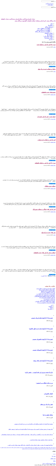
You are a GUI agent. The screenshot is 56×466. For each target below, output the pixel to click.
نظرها (51, 307)
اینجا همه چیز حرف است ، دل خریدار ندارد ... (45, 295)
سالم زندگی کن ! (48, 36)
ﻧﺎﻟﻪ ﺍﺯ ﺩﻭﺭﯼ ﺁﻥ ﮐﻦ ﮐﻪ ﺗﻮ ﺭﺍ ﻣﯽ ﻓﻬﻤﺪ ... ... (45, 293)
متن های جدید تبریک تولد (48, 232)
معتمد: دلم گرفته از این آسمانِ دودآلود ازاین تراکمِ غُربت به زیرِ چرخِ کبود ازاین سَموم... (33, 424)
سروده (33, 447)
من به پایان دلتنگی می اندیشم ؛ (44, 383)
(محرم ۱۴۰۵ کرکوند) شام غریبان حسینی (42, 318)
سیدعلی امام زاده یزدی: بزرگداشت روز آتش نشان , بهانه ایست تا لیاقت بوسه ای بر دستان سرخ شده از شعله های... (27, 434)
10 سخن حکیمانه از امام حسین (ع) (47, 297)
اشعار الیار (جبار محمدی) (34, 448)
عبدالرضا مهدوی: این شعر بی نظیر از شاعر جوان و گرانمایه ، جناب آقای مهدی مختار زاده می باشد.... (30, 445)
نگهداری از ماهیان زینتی (43, 28)
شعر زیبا (49, 448)
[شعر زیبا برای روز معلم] (49, 401)
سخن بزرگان (14, 447)
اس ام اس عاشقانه (38, 447)
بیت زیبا (29, 448)
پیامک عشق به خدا (48, 415)
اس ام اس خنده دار (7, 447)
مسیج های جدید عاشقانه (48, 92)
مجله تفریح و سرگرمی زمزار (48, 463)
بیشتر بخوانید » (52, 66)
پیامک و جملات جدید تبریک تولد (46, 69)
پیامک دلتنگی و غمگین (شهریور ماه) (47, 289)
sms (26, 448)
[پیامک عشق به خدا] (49, 412)
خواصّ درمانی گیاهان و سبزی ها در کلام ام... (45, 301)
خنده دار (45, 448)
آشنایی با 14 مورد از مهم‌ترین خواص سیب (45, 288)
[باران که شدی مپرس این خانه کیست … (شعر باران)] (49, 369)
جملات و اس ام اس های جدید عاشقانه (44, 252)
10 (45, 275)
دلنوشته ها (50, 34)
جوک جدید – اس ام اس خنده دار (46, 116)
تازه (52, 305)
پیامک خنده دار (53, 119)
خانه (51, 23)
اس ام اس (53, 447)
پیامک (54, 71)
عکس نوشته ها (49, 37)
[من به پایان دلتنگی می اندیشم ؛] (49, 380)
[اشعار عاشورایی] (49, 391)
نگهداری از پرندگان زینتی (43, 30)
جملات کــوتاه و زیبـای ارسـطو (48, 291)
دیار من (51, 39)
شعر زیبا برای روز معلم (46, 404)
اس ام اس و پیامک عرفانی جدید (48, 300)
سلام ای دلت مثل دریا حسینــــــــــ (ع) (46, 302)
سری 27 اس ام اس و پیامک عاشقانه (45, 163)
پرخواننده (51, 306)
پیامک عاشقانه (53, 94)
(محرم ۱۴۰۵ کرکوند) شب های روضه (43, 360)
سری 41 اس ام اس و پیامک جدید (46, 44)
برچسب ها (50, 309)
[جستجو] (54, 1)
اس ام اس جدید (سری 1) (49, 298)
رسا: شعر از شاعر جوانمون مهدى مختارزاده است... (41, 439)
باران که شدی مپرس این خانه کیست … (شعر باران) (39, 372)
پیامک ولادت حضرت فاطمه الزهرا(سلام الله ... (44, 296)
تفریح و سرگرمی (49, 3)
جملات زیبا (17, 447)
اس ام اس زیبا (53, 448)
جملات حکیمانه (49, 33)
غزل (10, 447)
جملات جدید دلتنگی (50, 186)
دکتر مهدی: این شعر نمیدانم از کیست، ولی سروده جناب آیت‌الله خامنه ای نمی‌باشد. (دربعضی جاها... (30, 429)
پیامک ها (50, 25)
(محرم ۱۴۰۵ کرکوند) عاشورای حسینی (42, 339)
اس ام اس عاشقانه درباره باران (48, 292)
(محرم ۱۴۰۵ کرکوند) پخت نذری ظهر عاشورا (41, 328)
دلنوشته (47, 447)
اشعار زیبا (2, 447)
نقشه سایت (50, 4)
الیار (47, 448)
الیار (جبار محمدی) (41, 448)
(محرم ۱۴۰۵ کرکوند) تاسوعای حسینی (43, 350)
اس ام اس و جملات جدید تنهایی (46, 140)
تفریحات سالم (49, 27)
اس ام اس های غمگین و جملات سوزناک (44, 209)
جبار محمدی (24, 448)
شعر (51, 447)
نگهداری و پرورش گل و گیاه (42, 31)
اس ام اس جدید (21, 447)
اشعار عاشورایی (48, 393)
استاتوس (26, 447)
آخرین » (42, 275)
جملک (45, 447)
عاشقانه (42, 447)
